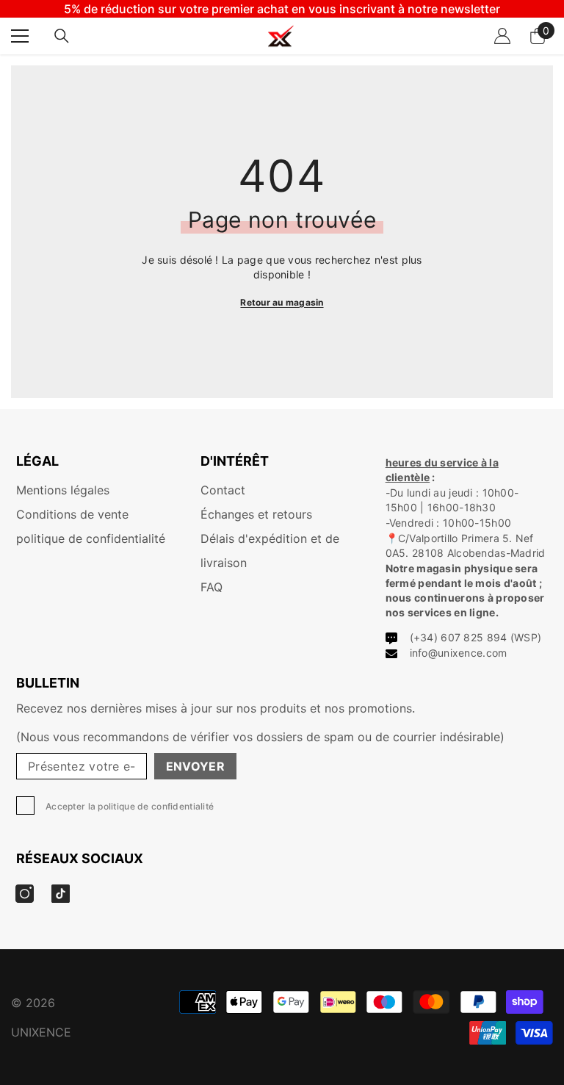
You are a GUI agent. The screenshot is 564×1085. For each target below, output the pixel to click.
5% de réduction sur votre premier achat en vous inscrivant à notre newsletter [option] (282, 8)
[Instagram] (25, 894)
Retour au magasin (281, 302)
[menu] (20, 36)
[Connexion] (502, 36)
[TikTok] (61, 894)
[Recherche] (61, 36)
